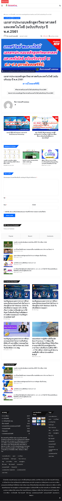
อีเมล (5, 204)
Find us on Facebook (9, 228)
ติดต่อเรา (31, 495)
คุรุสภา (14, 456)
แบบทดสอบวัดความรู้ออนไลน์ (8, 469)
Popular (11, 236)
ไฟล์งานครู (28, 492)
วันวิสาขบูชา (13, 458)
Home (6, 14)
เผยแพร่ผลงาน (56, 492)
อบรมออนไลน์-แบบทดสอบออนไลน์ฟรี (11, 426)
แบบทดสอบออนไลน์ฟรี (7, 433)
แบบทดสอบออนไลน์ (21, 469)
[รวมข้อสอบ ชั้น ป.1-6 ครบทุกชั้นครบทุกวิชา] (43, 424)
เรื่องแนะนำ (5, 431)
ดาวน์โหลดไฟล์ (5, 458)
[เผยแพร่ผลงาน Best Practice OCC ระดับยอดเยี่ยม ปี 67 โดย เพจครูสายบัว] (43, 421)
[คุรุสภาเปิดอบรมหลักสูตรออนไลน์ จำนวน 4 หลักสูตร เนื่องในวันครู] (8, 258)
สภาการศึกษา (9, 461)
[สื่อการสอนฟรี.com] (12, 5)
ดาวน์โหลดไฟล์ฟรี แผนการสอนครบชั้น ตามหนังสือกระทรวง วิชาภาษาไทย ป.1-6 (34, 249)
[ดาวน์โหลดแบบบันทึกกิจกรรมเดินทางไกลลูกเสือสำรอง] (43, 418)
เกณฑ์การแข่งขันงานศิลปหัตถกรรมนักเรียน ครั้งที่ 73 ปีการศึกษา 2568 (12, 162)
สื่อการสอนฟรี (16, 18)
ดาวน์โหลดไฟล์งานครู (7, 421)
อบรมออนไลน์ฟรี (6, 428)
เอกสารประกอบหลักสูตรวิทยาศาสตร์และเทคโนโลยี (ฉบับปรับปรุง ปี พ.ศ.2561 (31, 93)
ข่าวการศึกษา (5, 416)
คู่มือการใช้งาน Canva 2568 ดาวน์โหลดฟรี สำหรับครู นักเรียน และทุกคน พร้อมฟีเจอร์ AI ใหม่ (50, 162)
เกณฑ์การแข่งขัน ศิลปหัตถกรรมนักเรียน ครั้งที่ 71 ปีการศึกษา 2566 (30, 242)
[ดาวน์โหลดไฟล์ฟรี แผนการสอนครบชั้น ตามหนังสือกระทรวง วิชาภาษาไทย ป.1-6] (8, 251)
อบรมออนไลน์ (20, 464)
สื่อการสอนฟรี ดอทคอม (11, 36)
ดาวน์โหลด (20, 456)
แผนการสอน (4, 472)
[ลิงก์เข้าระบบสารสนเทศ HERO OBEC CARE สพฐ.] (31, 154)
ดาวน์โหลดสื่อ (12, 14)
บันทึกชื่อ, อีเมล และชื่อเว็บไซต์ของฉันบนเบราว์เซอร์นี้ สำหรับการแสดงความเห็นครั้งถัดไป (25, 211)
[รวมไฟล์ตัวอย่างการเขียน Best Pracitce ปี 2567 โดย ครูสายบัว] (34, 424)
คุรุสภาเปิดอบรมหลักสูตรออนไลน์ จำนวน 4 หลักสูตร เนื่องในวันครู (30, 255)
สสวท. (15, 461)
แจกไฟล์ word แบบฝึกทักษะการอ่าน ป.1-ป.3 (25, 262)
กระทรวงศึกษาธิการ (6, 456)
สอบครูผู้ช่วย (22, 461)
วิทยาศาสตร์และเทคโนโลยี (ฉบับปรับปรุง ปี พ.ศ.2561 (31, 89)
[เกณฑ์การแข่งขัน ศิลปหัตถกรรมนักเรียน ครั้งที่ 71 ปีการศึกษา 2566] (8, 244)
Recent (30, 236)
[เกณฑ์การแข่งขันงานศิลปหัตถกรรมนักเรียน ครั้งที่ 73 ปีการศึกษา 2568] (12, 154)
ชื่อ (5, 198)
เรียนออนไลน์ (14, 467)
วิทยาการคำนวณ (22, 458)
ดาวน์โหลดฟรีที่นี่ (31, 83)
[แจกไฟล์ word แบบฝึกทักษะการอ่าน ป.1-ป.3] (8, 264)
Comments (50, 236)
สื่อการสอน (4, 464)
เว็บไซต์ (34, 204)
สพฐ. (3, 461)
